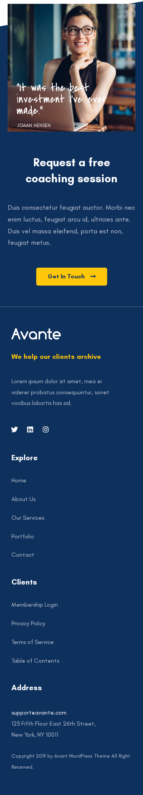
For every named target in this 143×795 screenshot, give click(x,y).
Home (18, 480)
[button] (71, 277)
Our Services (27, 517)
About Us (23, 499)
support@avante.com (38, 712)
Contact (22, 554)
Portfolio (22, 536)
